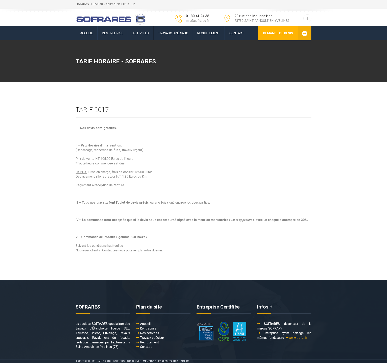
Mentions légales (155, 361)
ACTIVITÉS (140, 33)
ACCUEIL (86, 33)
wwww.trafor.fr (296, 338)
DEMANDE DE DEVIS (278, 33)
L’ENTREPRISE (112, 33)
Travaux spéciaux (173, 33)
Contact (236, 33)
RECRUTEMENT (208, 33)
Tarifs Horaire (179, 361)
